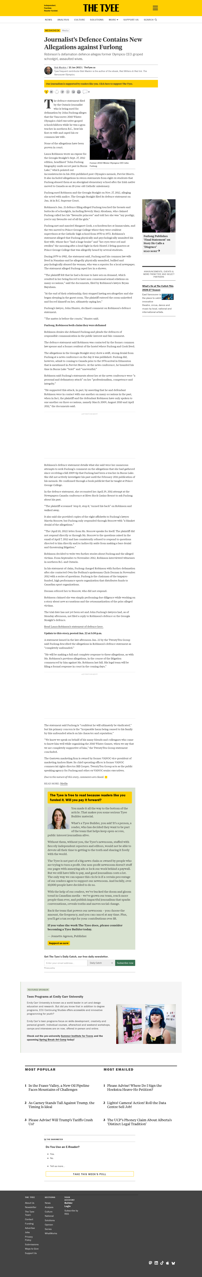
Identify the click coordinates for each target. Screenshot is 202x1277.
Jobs (27, 1232)
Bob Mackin (60, 67)
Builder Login (68, 1204)
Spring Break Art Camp (52, 1039)
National (49, 1215)
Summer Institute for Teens (77, 1036)
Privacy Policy (29, 1238)
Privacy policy (49, 968)
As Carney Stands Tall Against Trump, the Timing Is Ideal (61, 1104)
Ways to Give (32, 1248)
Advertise (30, 1228)
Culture (79, 19)
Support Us (131, 19)
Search (149, 19)
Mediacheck (52, 30)
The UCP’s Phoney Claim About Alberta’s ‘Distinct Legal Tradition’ (139, 1122)
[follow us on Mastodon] (62, 92)
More (112, 19)
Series (48, 1229)
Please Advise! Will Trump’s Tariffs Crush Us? (61, 1122)
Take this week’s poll (89, 1174)
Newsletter (30, 1207)
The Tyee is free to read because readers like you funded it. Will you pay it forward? (87, 797)
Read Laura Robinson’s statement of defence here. (73, 626)
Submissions (32, 1244)
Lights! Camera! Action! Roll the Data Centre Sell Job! (136, 1104)
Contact (29, 1219)
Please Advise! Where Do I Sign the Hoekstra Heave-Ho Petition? (134, 1087)
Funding (29, 1223)
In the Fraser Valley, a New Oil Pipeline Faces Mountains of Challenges (59, 1087)
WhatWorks (51, 1233)
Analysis (63, 19)
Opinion (49, 1224)
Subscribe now (125, 963)
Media (65, 30)
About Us (29, 1202)
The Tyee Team (29, 1213)
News (48, 19)
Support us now (59, 943)
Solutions (97, 19)
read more (151, 251)
